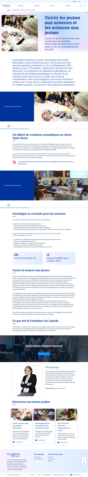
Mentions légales (46, 474)
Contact (74, 1)
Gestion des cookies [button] (77, 474)
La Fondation (20, 5)
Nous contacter (37, 457)
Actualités (68, 5)
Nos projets (36, 5)
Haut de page (84, 462)
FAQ (79, 1)
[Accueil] (6, 6)
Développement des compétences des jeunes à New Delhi (42, 425)
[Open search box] (84, 5)
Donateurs (52, 5)
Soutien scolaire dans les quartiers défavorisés (20, 425)
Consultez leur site (44, 353)
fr (80, 5)
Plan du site (32, 474)
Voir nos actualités (38, 459)
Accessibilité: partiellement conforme (60, 474)
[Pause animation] (86, 12)
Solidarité (50, 461)
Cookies (39, 474)
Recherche (50, 457)
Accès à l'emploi (51, 459)
